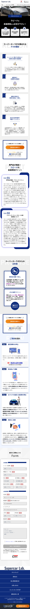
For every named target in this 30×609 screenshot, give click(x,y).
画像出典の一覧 (15, 594)
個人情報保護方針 (15, 581)
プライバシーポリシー (10, 541)
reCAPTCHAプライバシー (11, 599)
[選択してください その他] (15, 474)
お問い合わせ (15, 585)
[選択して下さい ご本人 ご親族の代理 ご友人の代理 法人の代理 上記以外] (20, 515)
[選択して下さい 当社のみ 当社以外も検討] (8, 487)
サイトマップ (15, 572)
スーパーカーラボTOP (15, 589)
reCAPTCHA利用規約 (19, 599)
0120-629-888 (16, 154)
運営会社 (15, 576)
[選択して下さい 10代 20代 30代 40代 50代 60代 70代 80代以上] (8, 515)
